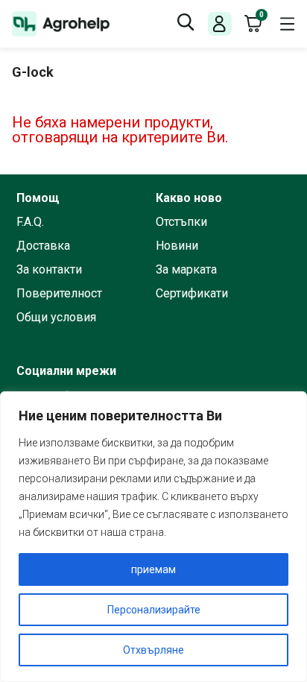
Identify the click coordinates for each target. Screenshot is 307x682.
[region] (153, 536)
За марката (186, 270)
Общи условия (56, 317)
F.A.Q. (30, 222)
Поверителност (59, 294)
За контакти (49, 270)
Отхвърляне (153, 650)
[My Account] (219, 24)
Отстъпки (181, 222)
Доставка (43, 246)
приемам (153, 569)
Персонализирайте (153, 610)
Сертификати (192, 294)
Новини (177, 246)
